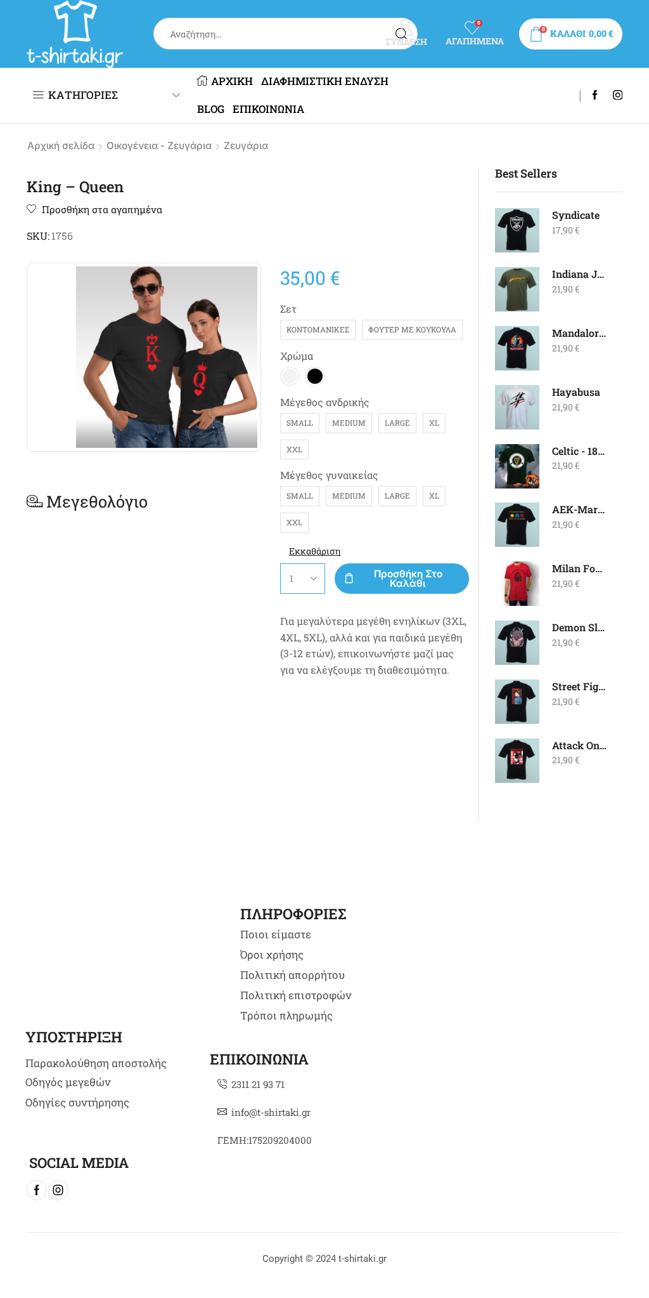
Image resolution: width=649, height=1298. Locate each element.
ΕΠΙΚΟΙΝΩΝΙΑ (268, 109)
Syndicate (576, 214)
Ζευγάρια (246, 146)
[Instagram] (617, 96)
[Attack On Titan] (517, 760)
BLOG (210, 109)
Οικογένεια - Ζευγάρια (159, 146)
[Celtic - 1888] (517, 466)
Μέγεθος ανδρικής (324, 402)
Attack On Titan (579, 745)
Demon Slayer (579, 627)
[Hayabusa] (517, 407)
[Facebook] (595, 96)
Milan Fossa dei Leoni (579, 568)
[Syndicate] (517, 230)
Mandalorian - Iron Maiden (579, 332)
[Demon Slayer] (517, 642)
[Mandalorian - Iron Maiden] (517, 348)
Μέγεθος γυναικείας (329, 475)
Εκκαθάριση (314, 551)
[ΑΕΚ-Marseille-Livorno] (517, 524)
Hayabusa (576, 391)
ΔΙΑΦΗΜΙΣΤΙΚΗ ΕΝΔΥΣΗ (325, 81)
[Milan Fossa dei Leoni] (517, 583)
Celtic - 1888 (579, 450)
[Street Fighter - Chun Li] (517, 701)
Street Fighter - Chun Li (579, 686)
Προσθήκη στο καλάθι (408, 578)
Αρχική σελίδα (60, 146)
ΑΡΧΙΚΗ (232, 81)
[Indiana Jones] (517, 289)
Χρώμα (296, 355)
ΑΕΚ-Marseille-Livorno (579, 509)
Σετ (288, 308)
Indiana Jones (579, 273)
